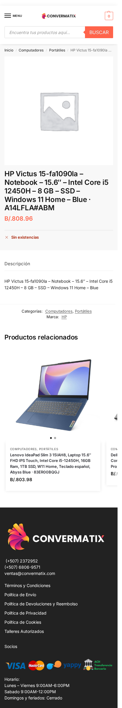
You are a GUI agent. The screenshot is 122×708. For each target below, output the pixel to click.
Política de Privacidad (25, 612)
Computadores (31, 50)
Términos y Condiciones (27, 585)
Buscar (99, 32)
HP (64, 316)
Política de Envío (20, 594)
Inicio (8, 50)
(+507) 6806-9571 (22, 567)
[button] (108, 16)
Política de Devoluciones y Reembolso (41, 603)
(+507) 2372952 (22, 560)
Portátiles (57, 50)
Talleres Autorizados (24, 631)
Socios (10, 646)
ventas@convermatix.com (29, 573)
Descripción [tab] (17, 263)
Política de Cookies (22, 622)
